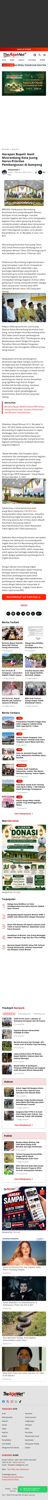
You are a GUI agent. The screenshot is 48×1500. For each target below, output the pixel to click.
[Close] (43, 1489)
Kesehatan (29, 1440)
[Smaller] (36, 172)
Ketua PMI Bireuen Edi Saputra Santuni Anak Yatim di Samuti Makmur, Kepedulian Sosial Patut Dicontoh (26, 926)
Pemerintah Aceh (32, 1436)
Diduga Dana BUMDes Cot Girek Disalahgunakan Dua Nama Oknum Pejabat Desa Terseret (34, 645)
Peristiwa (32, 60)
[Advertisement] (24, 24)
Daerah (5, 1421)
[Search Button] (39, 55)
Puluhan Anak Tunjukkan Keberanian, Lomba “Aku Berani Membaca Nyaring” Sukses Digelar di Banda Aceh (30, 771)
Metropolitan (7, 1417)
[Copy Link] (8, 614)
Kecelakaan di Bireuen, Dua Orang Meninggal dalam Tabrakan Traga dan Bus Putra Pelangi (26, 936)
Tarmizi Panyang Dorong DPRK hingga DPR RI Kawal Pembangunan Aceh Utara (29, 1156)
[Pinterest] (28, 614)
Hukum (21, 60)
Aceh (4, 60)
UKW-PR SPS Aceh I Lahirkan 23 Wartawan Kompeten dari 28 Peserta (29, 1020)
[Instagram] (11, 1401)
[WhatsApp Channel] (16, 1401)
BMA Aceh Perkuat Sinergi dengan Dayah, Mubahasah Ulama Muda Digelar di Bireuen (35, 700)
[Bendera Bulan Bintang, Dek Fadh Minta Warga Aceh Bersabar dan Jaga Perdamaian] (9, 1146)
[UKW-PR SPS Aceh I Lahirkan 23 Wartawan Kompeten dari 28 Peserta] (7, 1022)
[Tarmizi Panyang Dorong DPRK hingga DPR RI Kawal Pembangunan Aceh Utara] (9, 1158)
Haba (4, 1428)
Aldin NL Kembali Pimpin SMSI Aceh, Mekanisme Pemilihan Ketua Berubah (31, 755)
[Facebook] (13, 614)
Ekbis (12, 60)
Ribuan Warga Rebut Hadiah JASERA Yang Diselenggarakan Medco (29, 802)
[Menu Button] (44, 55)
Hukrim (5, 1432)
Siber (15, 1489)
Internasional (30, 1417)
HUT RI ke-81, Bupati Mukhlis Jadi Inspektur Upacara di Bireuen (11, 700)
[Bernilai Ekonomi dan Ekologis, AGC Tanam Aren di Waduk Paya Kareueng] (7, 1046)
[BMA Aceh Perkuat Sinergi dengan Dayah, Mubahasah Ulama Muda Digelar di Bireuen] (35, 688)
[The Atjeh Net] (15, 55)
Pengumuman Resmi (10, 1447)
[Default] (40, 172)
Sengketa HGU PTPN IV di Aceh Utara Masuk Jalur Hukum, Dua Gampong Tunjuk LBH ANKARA (29, 1114)
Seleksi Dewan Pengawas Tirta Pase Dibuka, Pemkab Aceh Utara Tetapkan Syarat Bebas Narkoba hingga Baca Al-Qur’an (30, 739)
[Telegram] (23, 614)
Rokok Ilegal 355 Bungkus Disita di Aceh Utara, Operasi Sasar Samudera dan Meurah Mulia (29, 1090)
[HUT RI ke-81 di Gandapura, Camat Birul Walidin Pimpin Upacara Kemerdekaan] (12, 661)
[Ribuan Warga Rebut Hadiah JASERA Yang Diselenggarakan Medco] (8, 801)
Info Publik (6, 1444)
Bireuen (24, 605)
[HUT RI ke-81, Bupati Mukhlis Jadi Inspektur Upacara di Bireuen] (12, 688)
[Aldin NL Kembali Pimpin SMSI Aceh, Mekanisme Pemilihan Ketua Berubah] (8, 754)
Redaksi (8, 1489)
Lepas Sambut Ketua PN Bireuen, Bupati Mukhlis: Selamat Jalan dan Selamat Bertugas (28, 1056)
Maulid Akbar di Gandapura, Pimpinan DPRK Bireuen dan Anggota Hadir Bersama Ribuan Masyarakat (29, 1068)
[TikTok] (20, 1401)
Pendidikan (21, 765)
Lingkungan (30, 1421)
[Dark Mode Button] (34, 55)
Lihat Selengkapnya (22, 813)
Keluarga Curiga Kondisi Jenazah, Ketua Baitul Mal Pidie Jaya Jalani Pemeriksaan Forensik (30, 1102)
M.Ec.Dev (32, 511)
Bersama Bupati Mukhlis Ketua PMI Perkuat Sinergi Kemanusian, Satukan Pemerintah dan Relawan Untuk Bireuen (25, 409)
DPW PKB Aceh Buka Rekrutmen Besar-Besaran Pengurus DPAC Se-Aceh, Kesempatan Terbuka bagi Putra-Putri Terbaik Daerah (29, 1168)
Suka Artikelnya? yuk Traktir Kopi (22, 597)
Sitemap (13, 1491)
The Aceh (16, 1232)
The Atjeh (17, 892)
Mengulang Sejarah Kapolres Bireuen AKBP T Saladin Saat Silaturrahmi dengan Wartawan (26, 916)
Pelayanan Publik (32, 1444)
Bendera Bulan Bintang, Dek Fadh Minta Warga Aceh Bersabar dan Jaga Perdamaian (29, 1144)
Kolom (27, 1447)
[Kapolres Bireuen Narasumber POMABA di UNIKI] (7, 1034)
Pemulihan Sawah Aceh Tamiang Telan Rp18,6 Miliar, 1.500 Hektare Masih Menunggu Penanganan (30, 787)
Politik (42, 60)
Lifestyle (28, 1425)
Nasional (28, 1413)
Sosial (4, 1425)
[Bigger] (44, 172)
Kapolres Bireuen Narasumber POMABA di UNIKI (26, 1031)
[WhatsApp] (33, 614)
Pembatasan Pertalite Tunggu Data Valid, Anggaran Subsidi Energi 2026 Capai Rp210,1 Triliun (31, 724)
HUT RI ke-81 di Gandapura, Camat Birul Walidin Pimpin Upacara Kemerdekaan (12, 673)
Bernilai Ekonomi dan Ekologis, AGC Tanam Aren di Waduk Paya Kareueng (30, 1043)
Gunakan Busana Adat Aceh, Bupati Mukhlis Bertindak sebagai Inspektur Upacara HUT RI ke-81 (35, 673)
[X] (18, 614)
